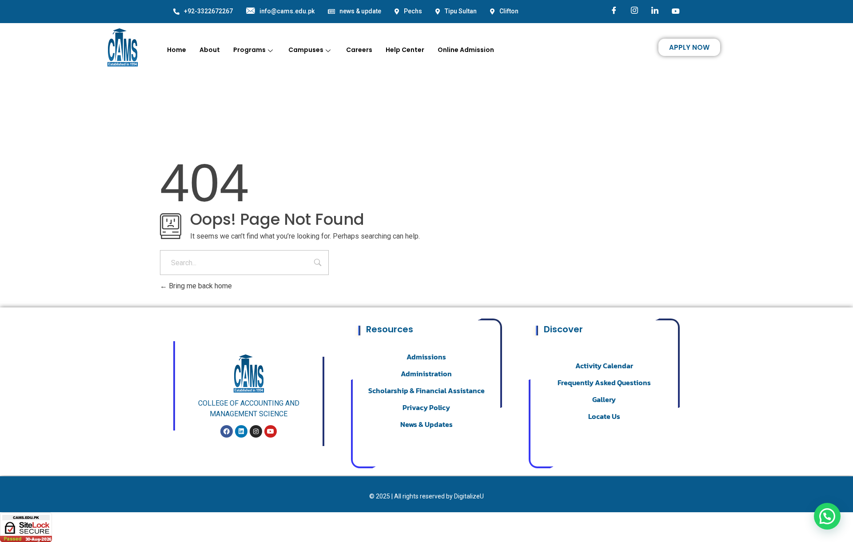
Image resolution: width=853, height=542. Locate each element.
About (209, 49)
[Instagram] (634, 10)
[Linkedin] (241, 431)
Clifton (508, 11)
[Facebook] (614, 10)
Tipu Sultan (461, 11)
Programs (249, 49)
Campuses (305, 49)
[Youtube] (676, 10)
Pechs (413, 11)
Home (176, 49)
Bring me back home (199, 286)
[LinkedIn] (654, 10)
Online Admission (466, 49)
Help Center (405, 49)
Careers (359, 49)
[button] (827, 516)
